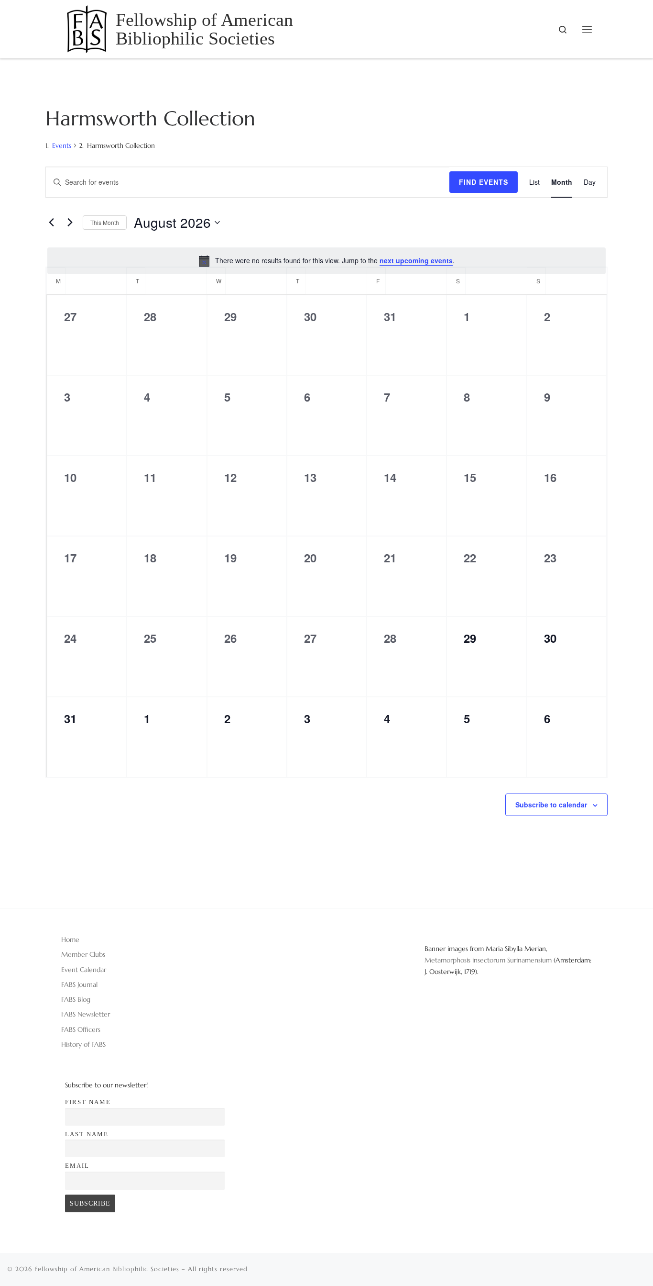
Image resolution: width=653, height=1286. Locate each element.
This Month (104, 222)
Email (77, 1165)
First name (88, 1102)
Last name (87, 1134)
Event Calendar (83, 969)
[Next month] (70, 222)
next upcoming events (416, 260)
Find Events (483, 182)
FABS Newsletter (85, 1014)
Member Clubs (83, 954)
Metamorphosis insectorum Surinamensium (489, 960)
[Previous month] (51, 222)
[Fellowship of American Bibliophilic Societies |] (86, 27)
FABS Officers (80, 1029)
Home (70, 939)
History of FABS (83, 1044)
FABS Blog (75, 999)
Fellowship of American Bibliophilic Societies (106, 1269)
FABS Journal (79, 984)
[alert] (326, 260)
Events (61, 145)
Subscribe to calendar (551, 804)
